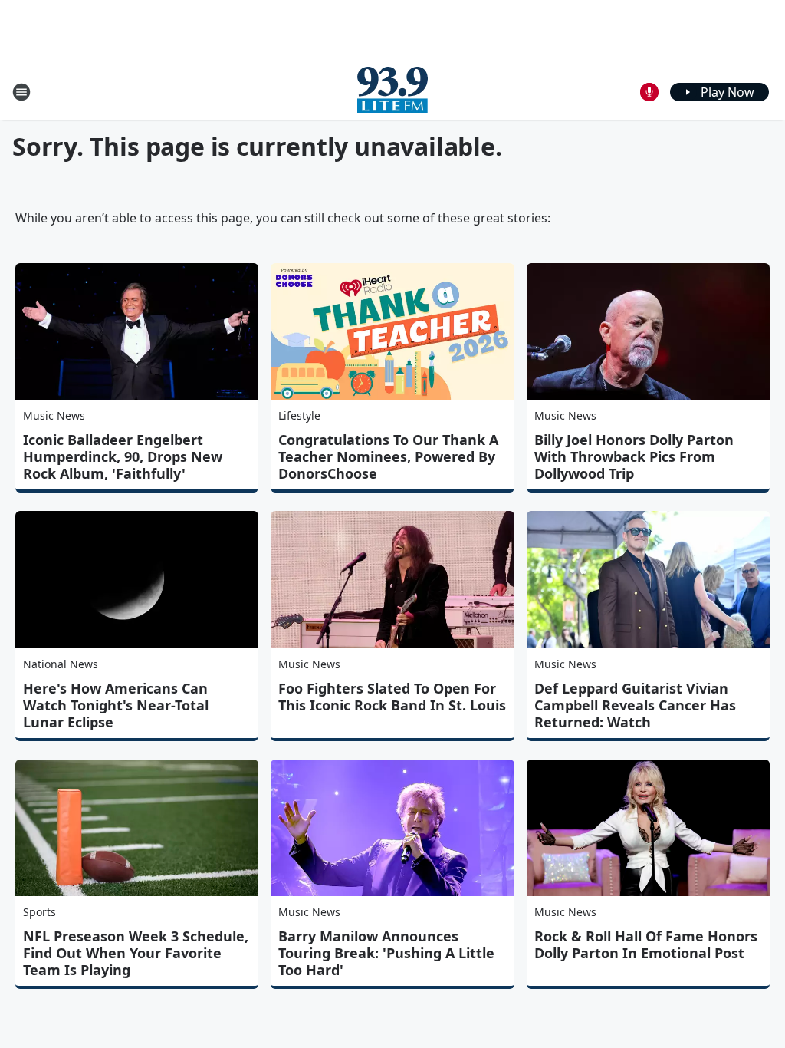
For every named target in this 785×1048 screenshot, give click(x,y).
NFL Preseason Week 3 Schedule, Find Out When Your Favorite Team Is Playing (135, 953)
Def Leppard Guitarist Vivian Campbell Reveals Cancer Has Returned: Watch (635, 705)
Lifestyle (299, 415)
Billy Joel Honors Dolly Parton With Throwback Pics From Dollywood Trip (634, 456)
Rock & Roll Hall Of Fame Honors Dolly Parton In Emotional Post (645, 944)
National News (60, 664)
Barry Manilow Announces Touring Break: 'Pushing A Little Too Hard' (386, 953)
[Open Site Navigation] (21, 92)
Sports (39, 912)
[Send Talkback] (649, 92)
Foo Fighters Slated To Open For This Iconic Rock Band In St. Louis (392, 696)
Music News (54, 415)
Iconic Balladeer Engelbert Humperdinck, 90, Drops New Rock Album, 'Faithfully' (122, 456)
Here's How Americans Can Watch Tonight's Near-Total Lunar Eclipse (116, 705)
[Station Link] (392, 92)
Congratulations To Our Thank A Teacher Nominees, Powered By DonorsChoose (388, 456)
